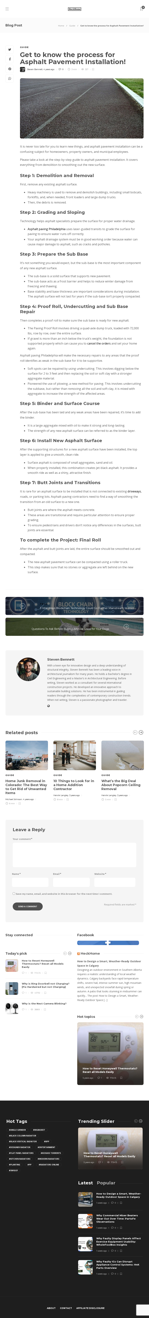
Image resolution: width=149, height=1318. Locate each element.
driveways (134, 491)
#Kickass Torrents (51, 1153)
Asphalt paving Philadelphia (46, 229)
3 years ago (74, 795)
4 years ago (48, 69)
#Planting (14, 1164)
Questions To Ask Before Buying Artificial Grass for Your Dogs (70, 629)
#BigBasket (39, 1130)
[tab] (85, 1182)
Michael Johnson (13, 799)
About (51, 1308)
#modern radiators (48, 1159)
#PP (29, 1164)
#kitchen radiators (19, 1159)
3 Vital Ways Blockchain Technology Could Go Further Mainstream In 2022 (87, 608)
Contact (66, 1308)
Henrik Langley (60, 795)
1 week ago (101, 1203)
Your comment (22, 839)
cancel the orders (99, 343)
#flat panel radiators (21, 1153)
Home (61, 25)
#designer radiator (19, 1147)
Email (57, 874)
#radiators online (49, 1164)
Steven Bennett (35, 69)
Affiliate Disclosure (90, 1308)
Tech (44, 604)
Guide (72, 25)
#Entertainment (46, 1147)
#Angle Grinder (17, 1130)
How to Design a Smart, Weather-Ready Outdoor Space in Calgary (109, 963)
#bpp (46, 1141)
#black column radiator (22, 1135)
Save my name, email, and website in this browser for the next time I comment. (64, 894)
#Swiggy (13, 1170)
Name (16, 874)
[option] (27, 772)
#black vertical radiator (23, 1141)
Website (100, 874)
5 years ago (88, 1078)
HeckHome (90, 954)
